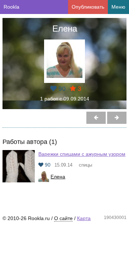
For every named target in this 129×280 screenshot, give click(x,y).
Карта (84, 218)
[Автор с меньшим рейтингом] (116, 118)
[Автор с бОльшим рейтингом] (96, 118)
